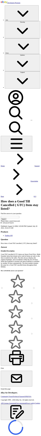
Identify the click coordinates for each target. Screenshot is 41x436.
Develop (22, 22)
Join (7, 20)
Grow (7, 53)
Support (22, 72)
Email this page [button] (5, 389)
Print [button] (2, 368)
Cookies (37, 403)
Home (3, 166)
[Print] (16, 358)
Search (4, 219)
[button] (16, 412)
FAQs (29, 396)
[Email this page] (16, 378)
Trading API (9, 235)
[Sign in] (16, 104)
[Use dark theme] (31, 120)
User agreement (21, 403)
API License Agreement (8, 403)
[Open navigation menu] (16, 144)
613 (35, 196)
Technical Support (18, 396)
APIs (25, 396)
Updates (22, 55)
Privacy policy (30, 403)
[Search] (16, 120)
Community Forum (7, 396)
